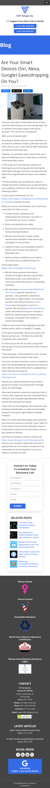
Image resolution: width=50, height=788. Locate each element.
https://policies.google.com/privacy (18, 268)
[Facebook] (18, 754)
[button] (46, 2)
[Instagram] (32, 754)
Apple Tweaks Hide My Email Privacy (25, 730)
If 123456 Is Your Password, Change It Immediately (27, 525)
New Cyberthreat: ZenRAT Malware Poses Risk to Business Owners (28, 534)
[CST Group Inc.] (25, 11)
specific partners (34, 308)
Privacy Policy (25, 786)
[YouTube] (27, 754)
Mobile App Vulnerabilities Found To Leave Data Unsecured (28, 563)
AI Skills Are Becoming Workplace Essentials (25, 739)
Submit (17, 506)
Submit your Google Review (25, 771)
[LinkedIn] (22, 754)
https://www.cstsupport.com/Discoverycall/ (21, 440)
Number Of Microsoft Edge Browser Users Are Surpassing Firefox (28, 544)
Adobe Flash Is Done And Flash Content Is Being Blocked (28, 554)
